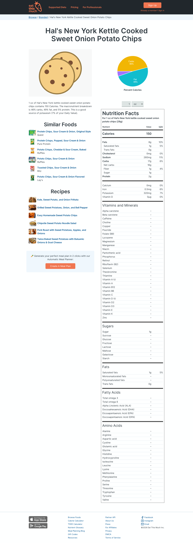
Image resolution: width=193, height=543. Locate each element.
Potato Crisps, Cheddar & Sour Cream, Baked (61, 149)
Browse (33, 17)
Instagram (148, 521)
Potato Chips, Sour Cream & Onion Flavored (60, 176)
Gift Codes (73, 534)
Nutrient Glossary (76, 527)
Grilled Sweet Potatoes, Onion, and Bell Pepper (62, 207)
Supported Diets (57, 7)
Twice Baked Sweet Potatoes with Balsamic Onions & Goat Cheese (60, 241)
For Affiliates (111, 527)
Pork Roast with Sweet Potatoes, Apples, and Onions (61, 232)
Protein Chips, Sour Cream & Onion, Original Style (64, 131)
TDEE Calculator (75, 524)
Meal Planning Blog (76, 531)
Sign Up (152, 5)
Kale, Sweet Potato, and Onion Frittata (57, 199)
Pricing (74, 7)
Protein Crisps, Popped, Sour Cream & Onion (61, 140)
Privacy (108, 531)
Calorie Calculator (76, 521)
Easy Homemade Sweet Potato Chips (57, 215)
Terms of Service (113, 538)
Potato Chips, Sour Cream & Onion (56, 158)
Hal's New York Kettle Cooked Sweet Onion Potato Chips (96, 34)
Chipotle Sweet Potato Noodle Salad (56, 223)
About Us (109, 521)
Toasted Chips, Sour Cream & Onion (56, 167)
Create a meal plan (60, 266)
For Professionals (92, 7)
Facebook (148, 517)
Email (146, 524)
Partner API (110, 517)
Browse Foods (74, 517)
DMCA (108, 534)
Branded (43, 17)
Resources (72, 538)
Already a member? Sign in (152, 10)
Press (107, 524)
